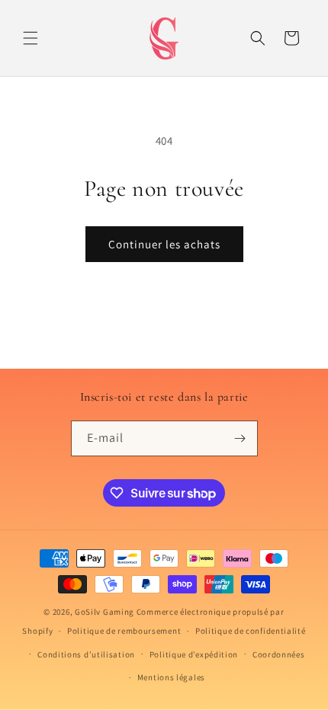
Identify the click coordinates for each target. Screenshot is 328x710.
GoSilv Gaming (104, 611)
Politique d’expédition (194, 654)
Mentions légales (171, 677)
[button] (30, 38)
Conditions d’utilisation (86, 654)
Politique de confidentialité (250, 630)
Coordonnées (278, 654)
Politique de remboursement (124, 630)
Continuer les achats (164, 244)
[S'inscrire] (240, 438)
